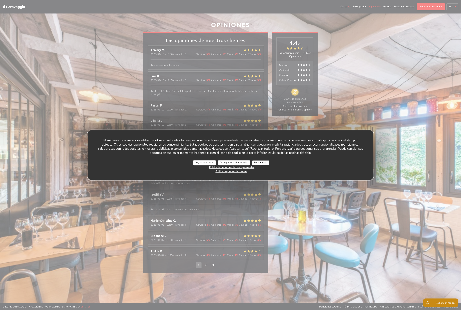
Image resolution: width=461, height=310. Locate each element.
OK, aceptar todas (204, 162)
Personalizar (260, 162)
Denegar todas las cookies (234, 162)
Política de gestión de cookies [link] (231, 171)
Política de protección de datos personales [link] (231, 167)
